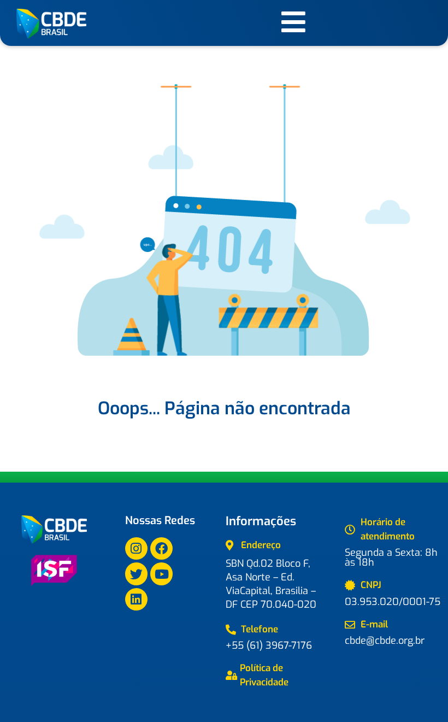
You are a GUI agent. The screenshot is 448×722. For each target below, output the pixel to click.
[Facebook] (161, 548)
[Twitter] (136, 573)
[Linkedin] (136, 599)
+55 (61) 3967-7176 (269, 645)
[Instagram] (136, 548)
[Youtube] (161, 573)
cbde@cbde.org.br (385, 640)
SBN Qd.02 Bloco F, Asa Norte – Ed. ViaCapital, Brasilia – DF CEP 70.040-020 (271, 584)
